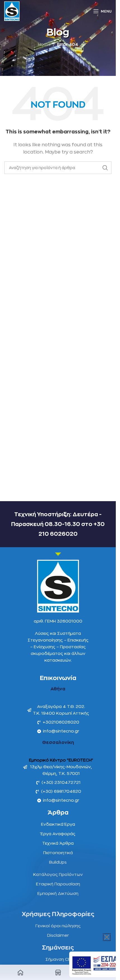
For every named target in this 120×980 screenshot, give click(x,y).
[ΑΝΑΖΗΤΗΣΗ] (105, 167)
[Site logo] (12, 11)
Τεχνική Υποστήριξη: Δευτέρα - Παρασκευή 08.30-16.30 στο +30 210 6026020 (58, 524)
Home (44, 44)
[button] (106, 937)
